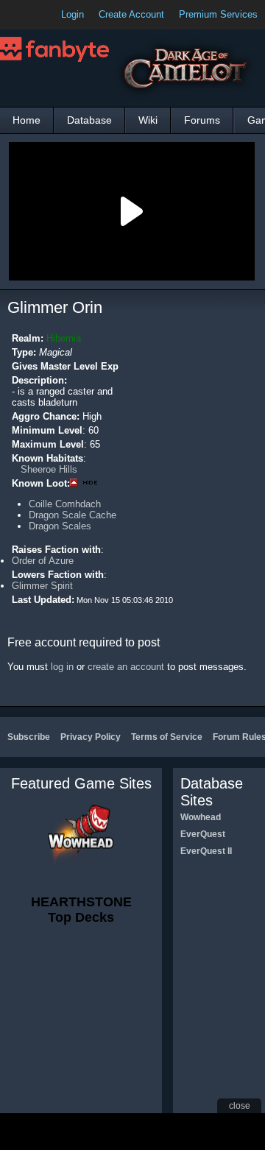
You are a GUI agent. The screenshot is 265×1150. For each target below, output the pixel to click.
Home (26, 120)
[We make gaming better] (47, 14)
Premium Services (218, 14)
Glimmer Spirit (42, 585)
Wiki (148, 120)
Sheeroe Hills (49, 469)
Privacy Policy (90, 737)
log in (62, 666)
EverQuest (202, 834)
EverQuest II (206, 851)
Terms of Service (166, 737)
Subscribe (28, 737)
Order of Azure (43, 560)
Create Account (131, 14)
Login (72, 14)
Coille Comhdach (65, 503)
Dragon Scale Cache (72, 515)
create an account (126, 666)
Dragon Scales (60, 526)
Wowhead (200, 817)
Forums (202, 120)
